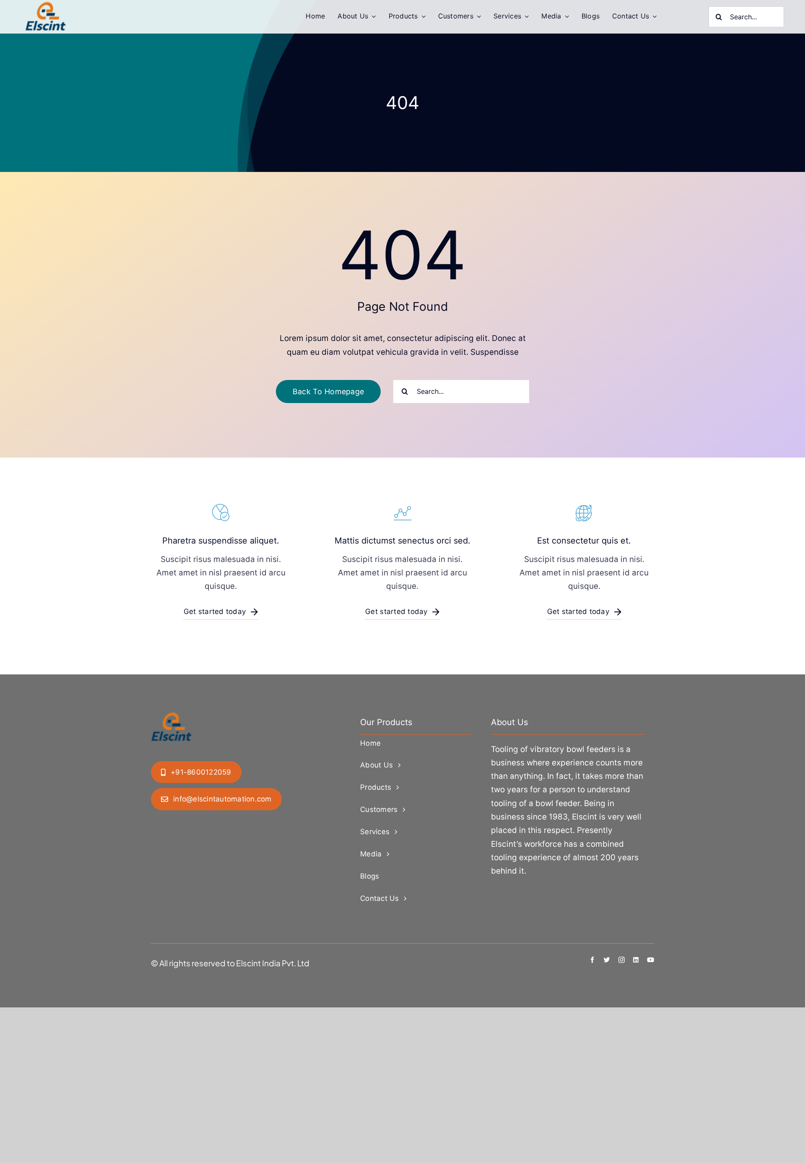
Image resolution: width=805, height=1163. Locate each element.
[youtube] (650, 960)
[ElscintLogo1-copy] (46, 6)
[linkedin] (636, 960)
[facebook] (592, 960)
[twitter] (607, 960)
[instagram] (621, 960)
